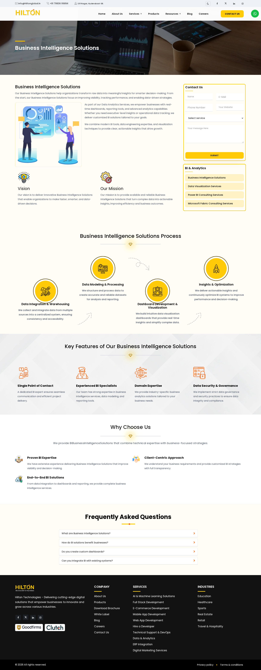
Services (134, 13)
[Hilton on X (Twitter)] (225, 3)
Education (204, 596)
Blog (189, 13)
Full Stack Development (148, 602)
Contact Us (101, 632)
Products (153, 13)
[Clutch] (55, 627)
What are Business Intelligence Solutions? (86, 533)
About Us (117, 13)
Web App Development (148, 620)
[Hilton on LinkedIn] (234, 3)
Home (101, 13)
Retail (201, 620)
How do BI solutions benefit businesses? (85, 542)
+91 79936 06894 (59, 3)
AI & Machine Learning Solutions (154, 596)
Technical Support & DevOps (152, 632)
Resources (172, 13)
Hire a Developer (143, 626)
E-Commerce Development (151, 608)
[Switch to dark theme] (208, 3)
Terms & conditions (231, 665)
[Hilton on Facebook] (217, 3)
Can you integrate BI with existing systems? (87, 560)
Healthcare (205, 602)
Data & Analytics (144, 638)
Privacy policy (205, 665)
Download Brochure (107, 608)
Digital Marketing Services (150, 650)
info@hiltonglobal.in (29, 3)
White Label (101, 614)
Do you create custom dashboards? (83, 551)
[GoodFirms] (29, 627)
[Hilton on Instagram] (242, 3)
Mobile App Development (149, 614)
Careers (203, 13)
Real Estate (205, 614)
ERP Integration (143, 644)
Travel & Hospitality (210, 626)
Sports (202, 608)
